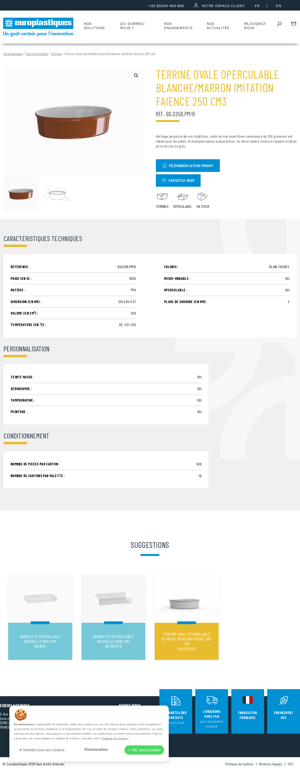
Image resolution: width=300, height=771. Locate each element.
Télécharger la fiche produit (191, 165)
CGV (290, 764)
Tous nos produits (36, 54)
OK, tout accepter (146, 750)
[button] (136, 75)
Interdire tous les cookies (43, 750)
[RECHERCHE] (283, 24)
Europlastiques (13, 54)
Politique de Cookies (239, 764)
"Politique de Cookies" (115, 738)
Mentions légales (270, 764)
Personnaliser (96, 750)
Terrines (56, 54)
